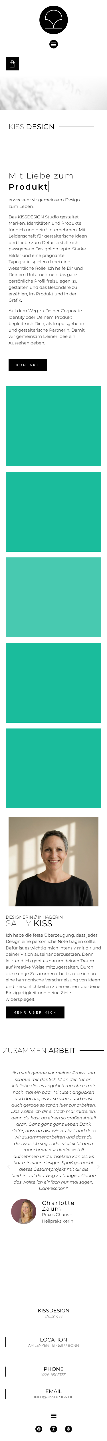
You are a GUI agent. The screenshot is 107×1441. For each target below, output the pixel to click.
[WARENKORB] (12, 63)
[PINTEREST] (68, 1429)
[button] (53, 44)
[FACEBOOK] (38, 1429)
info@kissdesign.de (53, 1397)
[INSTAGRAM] (53, 1429)
